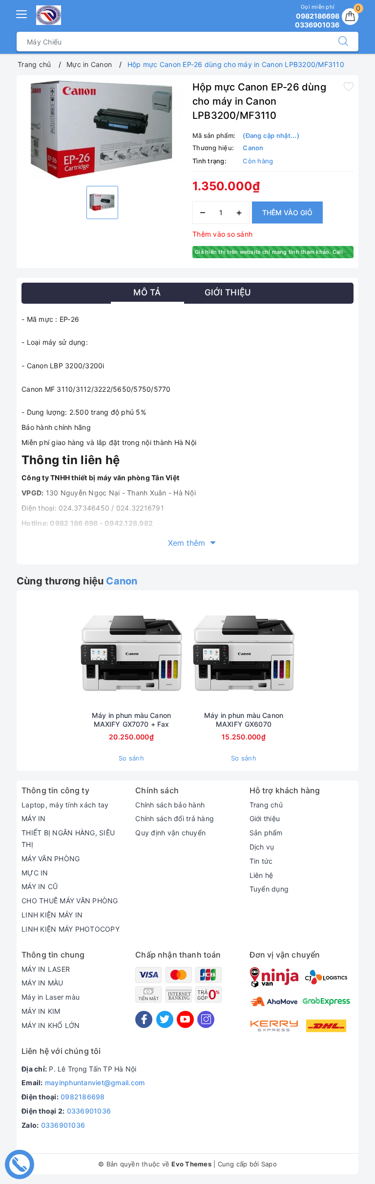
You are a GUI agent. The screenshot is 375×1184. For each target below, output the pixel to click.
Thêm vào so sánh (222, 234)
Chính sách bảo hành (170, 805)
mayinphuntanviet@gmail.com (95, 1082)
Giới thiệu (265, 818)
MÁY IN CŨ (39, 886)
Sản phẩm (266, 832)
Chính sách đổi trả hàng (174, 818)
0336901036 (89, 1111)
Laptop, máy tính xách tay (64, 805)
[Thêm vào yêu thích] (349, 86)
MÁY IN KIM (41, 1011)
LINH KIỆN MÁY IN (52, 915)
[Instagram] (205, 1019)
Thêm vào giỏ (287, 212)
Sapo (269, 1164)
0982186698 (83, 1097)
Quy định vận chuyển (170, 832)
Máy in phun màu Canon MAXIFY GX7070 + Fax (131, 719)
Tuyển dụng (269, 889)
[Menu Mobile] (22, 13)
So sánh (131, 758)
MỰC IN (34, 873)
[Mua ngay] (85, 653)
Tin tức (261, 861)
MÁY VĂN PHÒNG (50, 858)
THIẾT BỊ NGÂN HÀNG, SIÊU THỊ (68, 838)
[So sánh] (177, 653)
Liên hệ (261, 875)
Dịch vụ (262, 847)
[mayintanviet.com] (48, 15)
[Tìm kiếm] (343, 41)
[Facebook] (143, 1019)
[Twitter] (164, 1019)
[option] (102, 129)
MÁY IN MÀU (42, 983)
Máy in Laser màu (50, 997)
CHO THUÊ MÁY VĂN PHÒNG (69, 900)
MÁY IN (33, 818)
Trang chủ (266, 805)
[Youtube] (185, 1019)
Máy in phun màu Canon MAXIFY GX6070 (243, 719)
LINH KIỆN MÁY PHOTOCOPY (70, 929)
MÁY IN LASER (45, 969)
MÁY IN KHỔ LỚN (50, 1025)
